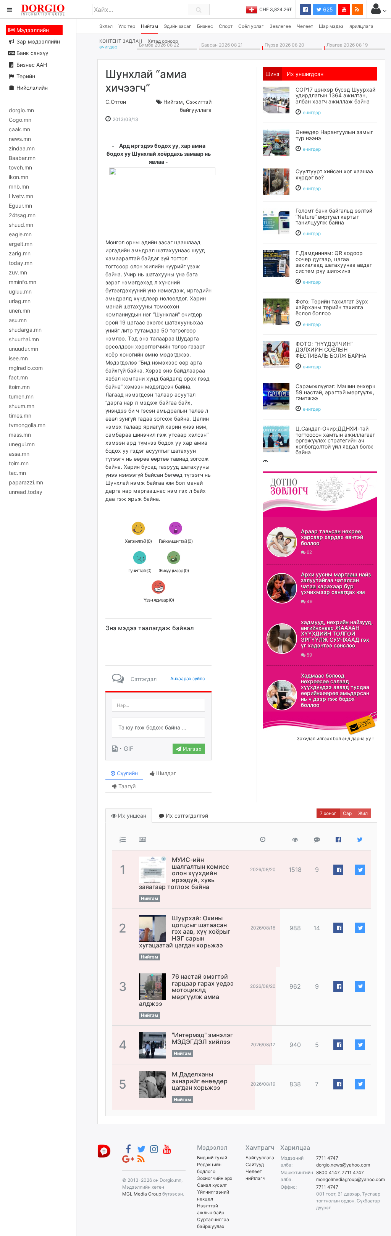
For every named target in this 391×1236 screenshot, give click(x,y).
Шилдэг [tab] (165, 773)
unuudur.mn (23, 348)
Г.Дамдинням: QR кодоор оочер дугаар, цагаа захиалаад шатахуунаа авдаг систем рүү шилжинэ (334, 262)
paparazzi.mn (26, 482)
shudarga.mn (25, 329)
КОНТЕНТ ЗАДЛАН (120, 41)
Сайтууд (255, 1164)
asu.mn (18, 320)
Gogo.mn (20, 119)
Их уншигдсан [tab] (305, 74)
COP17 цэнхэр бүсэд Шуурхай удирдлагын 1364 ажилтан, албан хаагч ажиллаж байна (335, 95)
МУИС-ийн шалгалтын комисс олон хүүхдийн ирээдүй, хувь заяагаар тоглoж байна (184, 873)
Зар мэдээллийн (37, 41)
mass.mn (20, 434)
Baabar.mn (22, 158)
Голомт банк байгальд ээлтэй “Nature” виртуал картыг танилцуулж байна (334, 216)
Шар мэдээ (331, 26)
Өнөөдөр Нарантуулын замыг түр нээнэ (334, 135)
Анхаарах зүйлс (187, 678)
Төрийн (25, 76)
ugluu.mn (20, 291)
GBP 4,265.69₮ (284, 9)
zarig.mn (20, 253)
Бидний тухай (212, 1157)
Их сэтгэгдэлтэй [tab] (186, 815)
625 (327, 9)
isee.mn (18, 358)
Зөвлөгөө (280, 26)
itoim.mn (19, 387)
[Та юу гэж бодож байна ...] (158, 727)
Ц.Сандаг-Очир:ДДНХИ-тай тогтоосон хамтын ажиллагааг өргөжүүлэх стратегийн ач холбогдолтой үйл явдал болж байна (335, 440)
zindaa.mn (22, 148)
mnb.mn (19, 186)
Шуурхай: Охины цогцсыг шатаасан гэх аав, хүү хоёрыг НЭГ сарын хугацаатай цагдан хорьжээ (184, 931)
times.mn (20, 415)
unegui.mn (22, 444)
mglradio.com (26, 368)
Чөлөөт (305, 26)
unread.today (25, 492)
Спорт (226, 26)
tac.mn (17, 473)
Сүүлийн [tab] (126, 773)
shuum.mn (21, 406)
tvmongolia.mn (27, 425)
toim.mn (19, 463)
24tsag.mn (22, 215)
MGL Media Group (141, 1194)
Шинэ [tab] (272, 74)
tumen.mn (21, 396)
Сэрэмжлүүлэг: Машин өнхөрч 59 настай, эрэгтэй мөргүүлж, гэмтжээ (335, 392)
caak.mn (19, 129)
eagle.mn (20, 234)
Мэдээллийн (32, 30)
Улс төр (126, 26)
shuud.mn (21, 224)
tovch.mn (20, 167)
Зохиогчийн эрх (214, 1178)
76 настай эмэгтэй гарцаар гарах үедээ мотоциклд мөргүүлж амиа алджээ (186, 990)
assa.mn (19, 453)
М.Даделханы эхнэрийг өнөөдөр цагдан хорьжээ (200, 1080)
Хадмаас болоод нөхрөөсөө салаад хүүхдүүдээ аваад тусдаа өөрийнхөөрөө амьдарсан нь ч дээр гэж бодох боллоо (335, 690)
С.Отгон (115, 101)
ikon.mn (18, 177)
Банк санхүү (31, 53)
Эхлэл (106, 26)
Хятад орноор (163, 41)
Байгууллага (260, 1157)
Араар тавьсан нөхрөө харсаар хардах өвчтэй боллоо (332, 537)
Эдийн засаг (177, 26)
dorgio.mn (21, 110)
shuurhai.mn (24, 339)
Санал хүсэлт (212, 1185)
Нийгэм (149, 26)
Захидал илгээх (286, 716)
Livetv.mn (21, 196)
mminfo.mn (22, 282)
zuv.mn (18, 272)
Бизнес (205, 26)
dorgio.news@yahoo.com (343, 1165)
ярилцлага (361, 26)
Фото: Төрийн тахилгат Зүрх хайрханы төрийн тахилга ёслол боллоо (332, 307)
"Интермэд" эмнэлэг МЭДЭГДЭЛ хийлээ (202, 1038)
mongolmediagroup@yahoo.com (350, 1179)
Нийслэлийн (31, 87)
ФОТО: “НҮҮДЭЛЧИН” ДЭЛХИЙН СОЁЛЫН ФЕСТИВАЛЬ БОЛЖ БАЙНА (331, 349)
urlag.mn (20, 301)
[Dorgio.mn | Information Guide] (104, 1151)
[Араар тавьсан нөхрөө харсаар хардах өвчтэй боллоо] (282, 542)
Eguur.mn (20, 205)
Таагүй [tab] (126, 786)
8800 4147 (327, 1172)
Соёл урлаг (251, 26)
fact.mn (18, 377)
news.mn (20, 139)
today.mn (20, 263)
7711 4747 (327, 1158)
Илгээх (191, 748)
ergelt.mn (20, 243)
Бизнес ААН (31, 64)
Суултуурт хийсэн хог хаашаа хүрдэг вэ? (334, 174)
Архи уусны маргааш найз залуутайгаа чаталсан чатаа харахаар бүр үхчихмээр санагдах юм (336, 583)
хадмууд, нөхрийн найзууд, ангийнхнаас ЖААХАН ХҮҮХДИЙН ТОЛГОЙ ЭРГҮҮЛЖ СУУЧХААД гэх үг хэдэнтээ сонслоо (337, 634)
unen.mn (19, 310)
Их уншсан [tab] (131, 815)
